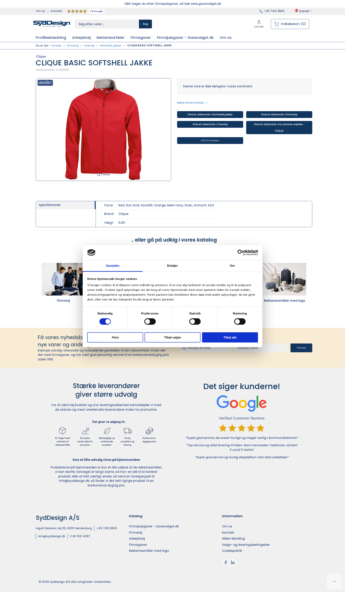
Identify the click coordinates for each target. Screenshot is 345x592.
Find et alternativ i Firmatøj (279, 114)
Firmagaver (138, 545)
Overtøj (89, 46)
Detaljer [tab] (172, 265)
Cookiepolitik (232, 551)
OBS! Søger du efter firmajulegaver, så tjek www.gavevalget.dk (172, 4)
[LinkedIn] (232, 562)
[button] (227, 37)
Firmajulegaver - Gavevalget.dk (154, 526)
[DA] (52, 24)
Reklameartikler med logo (284, 300)
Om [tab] (232, 265)
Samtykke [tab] (113, 265)
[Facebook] (225, 562)
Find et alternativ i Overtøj (210, 124)
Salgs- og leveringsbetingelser (246, 545)
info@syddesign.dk (74, 481)
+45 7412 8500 (274, 11)
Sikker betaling (233, 538)
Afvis (115, 337)
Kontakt (56, 11)
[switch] (150, 321)
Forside (56, 46)
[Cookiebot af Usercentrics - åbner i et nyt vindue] (240, 253)
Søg (145, 24)
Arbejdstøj (137, 538)
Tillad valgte (172, 337)
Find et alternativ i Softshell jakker (210, 114)
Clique (41, 56)
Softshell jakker (111, 46)
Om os (40, 11)
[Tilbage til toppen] (334, 581)
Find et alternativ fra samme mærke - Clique (279, 127)
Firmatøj (72, 46)
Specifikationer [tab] (50, 205)
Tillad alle (230, 337)
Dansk (304, 11)
